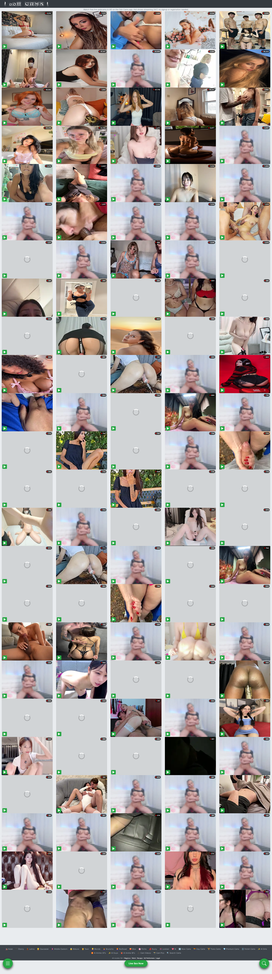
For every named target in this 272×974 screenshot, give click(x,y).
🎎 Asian (9, 949)
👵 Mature (74, 949)
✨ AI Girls (262, 949)
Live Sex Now (136, 963)
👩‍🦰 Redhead (121, 949)
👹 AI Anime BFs (128, 953)
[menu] (8, 963)
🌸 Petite (143, 949)
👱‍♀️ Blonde (96, 949)
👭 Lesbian (164, 949)
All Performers (149, 958)
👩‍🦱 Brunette (108, 949)
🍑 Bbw (132, 949)
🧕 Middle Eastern (59, 949)
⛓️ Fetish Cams (248, 949)
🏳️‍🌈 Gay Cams (199, 949)
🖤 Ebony (19, 949)
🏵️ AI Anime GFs (98, 953)
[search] (264, 963)
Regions (127, 958)
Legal (158, 958)
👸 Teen (85, 949)
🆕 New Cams (185, 949)
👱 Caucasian (43, 949)
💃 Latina (30, 949)
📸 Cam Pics (158, 953)
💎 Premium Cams (231, 949)
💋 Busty (153, 949)
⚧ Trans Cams (214, 949)
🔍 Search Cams (174, 953)
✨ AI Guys (113, 953)
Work (134, 958)
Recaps (140, 958)
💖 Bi (174, 949)
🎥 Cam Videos (144, 953)
